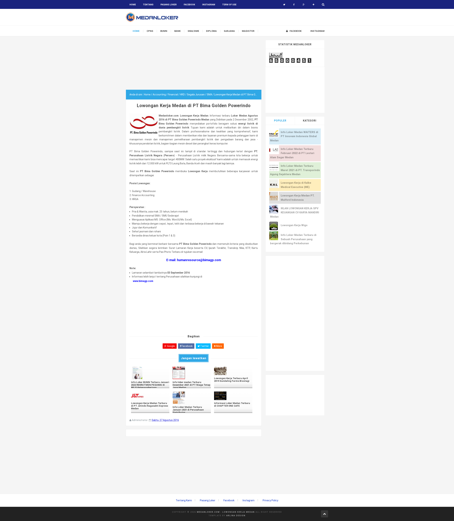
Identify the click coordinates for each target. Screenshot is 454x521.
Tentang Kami (184, 500)
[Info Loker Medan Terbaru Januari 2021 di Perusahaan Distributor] (192, 398)
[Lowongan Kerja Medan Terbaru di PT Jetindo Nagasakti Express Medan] (150, 396)
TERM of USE (229, 4)
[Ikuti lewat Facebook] (294, 4)
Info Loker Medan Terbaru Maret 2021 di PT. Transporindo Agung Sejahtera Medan (295, 170)
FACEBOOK (189, 4)
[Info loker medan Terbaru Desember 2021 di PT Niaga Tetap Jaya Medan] (192, 373)
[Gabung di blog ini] (313, 4)
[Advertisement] (193, 65)
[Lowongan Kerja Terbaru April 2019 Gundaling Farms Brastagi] (233, 371)
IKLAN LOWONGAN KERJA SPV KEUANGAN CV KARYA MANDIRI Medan (294, 212)
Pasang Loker (168, 4)
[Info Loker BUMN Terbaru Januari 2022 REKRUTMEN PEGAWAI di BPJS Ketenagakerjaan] (150, 373)
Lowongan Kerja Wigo (294, 225)
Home (132, 4)
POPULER (280, 120)
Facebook (187, 346)
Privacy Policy (270, 500)
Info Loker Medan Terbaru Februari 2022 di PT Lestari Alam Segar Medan (292, 153)
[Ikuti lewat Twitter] (284, 4)
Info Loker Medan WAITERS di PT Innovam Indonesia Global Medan (294, 136)
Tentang (148, 4)
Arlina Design (235, 515)
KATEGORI (309, 120)
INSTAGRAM (208, 4)
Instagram (248, 500)
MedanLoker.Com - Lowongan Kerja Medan (226, 512)
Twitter (204, 346)
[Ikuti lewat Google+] (304, 4)
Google (171, 346)
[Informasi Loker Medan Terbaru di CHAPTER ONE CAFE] (233, 396)
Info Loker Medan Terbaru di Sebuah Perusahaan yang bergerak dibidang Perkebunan (293, 239)
